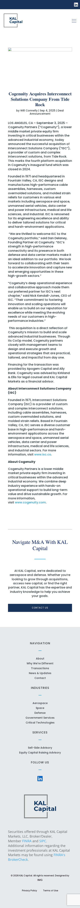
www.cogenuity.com (30, 502)
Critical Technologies (40, 722)
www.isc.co (42, 454)
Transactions (40, 668)
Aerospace (40, 703)
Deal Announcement (47, 112)
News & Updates (40, 673)
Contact (40, 678)
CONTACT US (40, 607)
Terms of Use (50, 890)
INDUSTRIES (40, 688)
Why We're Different (40, 663)
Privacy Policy (29, 890)
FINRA (26, 841)
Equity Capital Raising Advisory (40, 752)
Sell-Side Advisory (40, 748)
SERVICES (40, 732)
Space (40, 708)
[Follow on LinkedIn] (76, 4)
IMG (40, 880)
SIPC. (43, 841)
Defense (40, 713)
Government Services (40, 718)
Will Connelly (29, 110)
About (40, 658)
